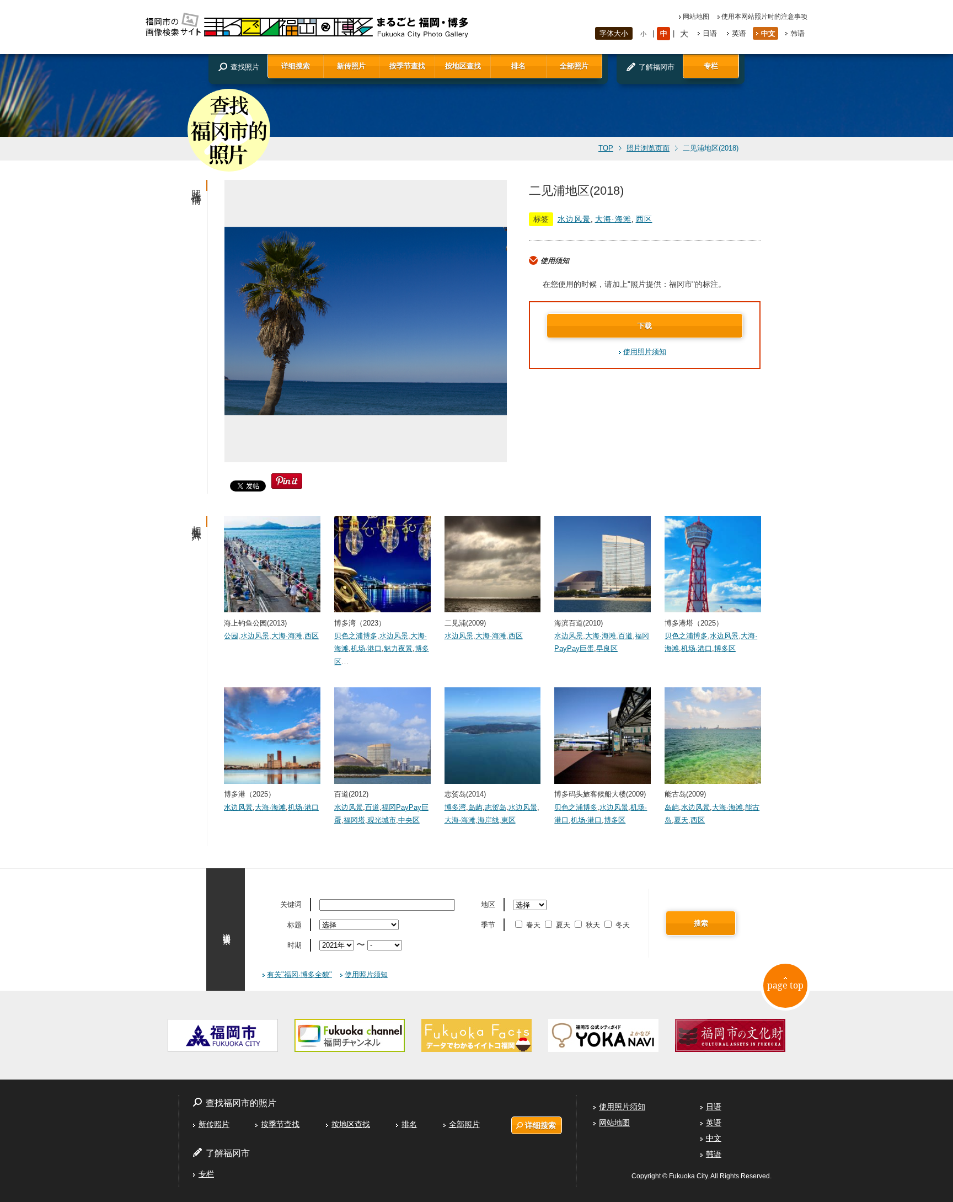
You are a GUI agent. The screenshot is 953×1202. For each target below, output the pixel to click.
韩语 (797, 33)
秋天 (592, 925)
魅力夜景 (398, 648)
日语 (710, 33)
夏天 (681, 820)
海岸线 (488, 820)
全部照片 (574, 66)
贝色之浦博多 (355, 636)
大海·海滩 (613, 219)
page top (785, 985)
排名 (518, 66)
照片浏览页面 (648, 148)
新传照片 (351, 66)
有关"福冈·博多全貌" (299, 974)
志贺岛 (495, 807)
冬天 (622, 925)
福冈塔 (354, 820)
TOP (605, 148)
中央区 (409, 820)
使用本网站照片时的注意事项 (764, 16)
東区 (508, 820)
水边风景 (574, 219)
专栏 (711, 66)
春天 (533, 925)
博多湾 (455, 807)
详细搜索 (295, 66)
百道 (625, 636)
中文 (768, 33)
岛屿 (475, 807)
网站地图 (696, 16)
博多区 (725, 648)
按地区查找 (463, 66)
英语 (739, 33)
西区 (644, 219)
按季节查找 (407, 66)
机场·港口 (366, 648)
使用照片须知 (644, 352)
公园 (231, 636)
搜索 (701, 923)
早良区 (607, 648)
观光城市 (381, 820)
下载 (645, 326)
